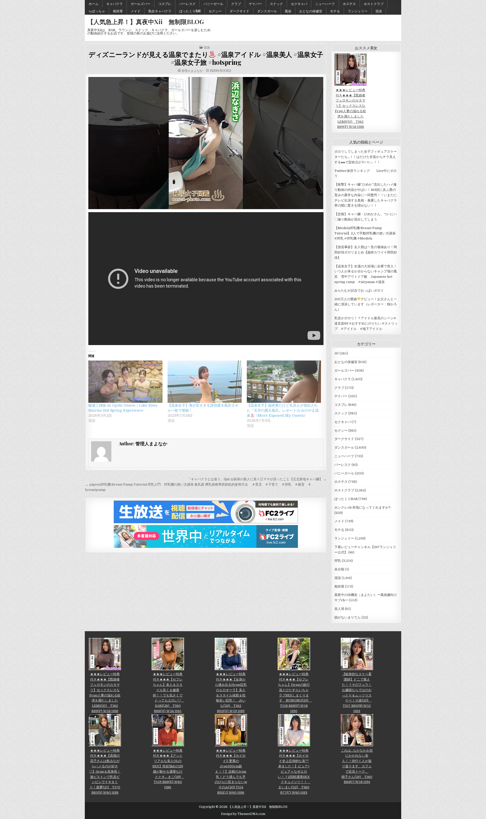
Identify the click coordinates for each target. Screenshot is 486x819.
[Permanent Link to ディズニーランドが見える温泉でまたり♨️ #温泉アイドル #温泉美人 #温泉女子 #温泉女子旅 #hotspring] (205, 143)
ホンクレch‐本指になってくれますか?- (363, 507)
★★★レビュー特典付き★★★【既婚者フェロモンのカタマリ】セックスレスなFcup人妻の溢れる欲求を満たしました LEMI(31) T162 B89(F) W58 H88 (350, 108)
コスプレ (164, 3)
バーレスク (187, 3)
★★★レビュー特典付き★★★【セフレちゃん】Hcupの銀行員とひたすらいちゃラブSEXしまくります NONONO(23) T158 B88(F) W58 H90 (295, 692)
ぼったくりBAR (190, 10)
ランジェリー (358, 10)
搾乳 (337, 561)
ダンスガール (267, 10)
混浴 (378, 10)
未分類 (339, 569)
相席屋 (118, 10)
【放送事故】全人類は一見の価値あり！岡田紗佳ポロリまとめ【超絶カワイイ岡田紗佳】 (365, 252)
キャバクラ (114, 3)
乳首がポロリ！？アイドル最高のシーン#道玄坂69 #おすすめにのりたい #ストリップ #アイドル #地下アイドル (366, 323)
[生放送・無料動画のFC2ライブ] (206, 522)
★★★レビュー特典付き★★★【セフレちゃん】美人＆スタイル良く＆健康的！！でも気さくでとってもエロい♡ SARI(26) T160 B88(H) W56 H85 (168, 692)
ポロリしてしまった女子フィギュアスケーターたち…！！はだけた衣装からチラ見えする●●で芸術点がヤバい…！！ (365, 157)
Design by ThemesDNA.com (243, 814)
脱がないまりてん (347, 617)
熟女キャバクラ (159, 10)
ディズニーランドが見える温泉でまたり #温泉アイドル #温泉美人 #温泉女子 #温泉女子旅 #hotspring (206, 58)
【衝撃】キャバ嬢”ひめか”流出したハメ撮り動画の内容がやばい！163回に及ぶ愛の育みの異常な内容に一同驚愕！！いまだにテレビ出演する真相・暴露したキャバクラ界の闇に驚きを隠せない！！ (365, 195)
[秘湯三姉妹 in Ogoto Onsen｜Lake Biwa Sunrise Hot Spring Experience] (125, 382)
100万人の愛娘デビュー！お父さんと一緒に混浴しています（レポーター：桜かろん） (365, 304)
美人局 (339, 609)
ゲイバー (255, 3)
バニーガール (213, 3)
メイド (135, 10)
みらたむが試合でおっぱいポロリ (359, 290)
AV (336, 353)
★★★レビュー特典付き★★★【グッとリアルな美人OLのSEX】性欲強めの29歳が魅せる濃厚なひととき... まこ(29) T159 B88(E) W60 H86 (168, 769)
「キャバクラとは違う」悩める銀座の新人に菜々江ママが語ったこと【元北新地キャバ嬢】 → (257, 479)
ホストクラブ (373, 3)
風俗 (288, 10)
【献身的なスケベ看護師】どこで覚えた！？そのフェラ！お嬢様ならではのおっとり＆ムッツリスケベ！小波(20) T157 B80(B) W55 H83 (357, 692)
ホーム (93, 3)
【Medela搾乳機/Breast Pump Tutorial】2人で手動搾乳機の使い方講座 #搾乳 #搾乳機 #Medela (365, 233)
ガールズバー (140, 3)
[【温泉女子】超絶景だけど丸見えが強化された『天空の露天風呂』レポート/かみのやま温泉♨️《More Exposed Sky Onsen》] (284, 382)
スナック (276, 3)
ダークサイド (239, 10)
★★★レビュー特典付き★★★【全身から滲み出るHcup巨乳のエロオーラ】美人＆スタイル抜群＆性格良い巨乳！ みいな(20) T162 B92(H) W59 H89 (231, 692)
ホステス (349, 3)
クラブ (236, 3)
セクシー (215, 10)
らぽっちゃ (97, 10)
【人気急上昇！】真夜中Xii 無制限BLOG (145, 21)
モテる (335, 10)
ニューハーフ (325, 3)
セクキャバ (299, 3)
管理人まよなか (192, 70)
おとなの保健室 (310, 10)
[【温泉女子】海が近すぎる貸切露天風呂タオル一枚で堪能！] (205, 382)
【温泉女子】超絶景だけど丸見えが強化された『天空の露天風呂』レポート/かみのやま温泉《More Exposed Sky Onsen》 (283, 410)
